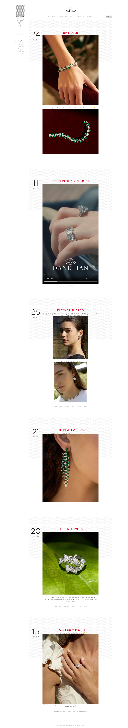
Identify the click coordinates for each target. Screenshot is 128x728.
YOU (54, 17)
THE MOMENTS (62, 17)
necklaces (21, 49)
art (23, 42)
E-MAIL (85, 158)
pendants (21, 51)
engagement (20, 48)
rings (22, 53)
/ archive (21, 34)
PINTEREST (80, 158)
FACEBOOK (63, 158)
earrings (72, 285)
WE (49, 17)
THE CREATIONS (75, 17)
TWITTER (69, 158)
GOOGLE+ (74, 158)
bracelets (21, 44)
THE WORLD (87, 17)
